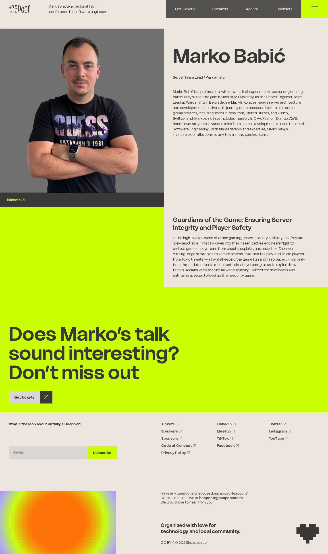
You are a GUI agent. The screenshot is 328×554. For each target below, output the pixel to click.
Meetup (224, 431)
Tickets (168, 424)
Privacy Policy (173, 452)
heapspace (197, 542)
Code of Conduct (176, 445)
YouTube (276, 438)
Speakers (220, 9)
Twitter (275, 424)
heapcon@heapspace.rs (221, 497)
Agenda (252, 9)
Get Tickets (185, 9)
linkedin (14, 200)
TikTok (223, 438)
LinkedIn (224, 424)
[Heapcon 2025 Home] (27, 9)
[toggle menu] (314, 9)
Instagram (278, 431)
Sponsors (284, 9)
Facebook (226, 445)
